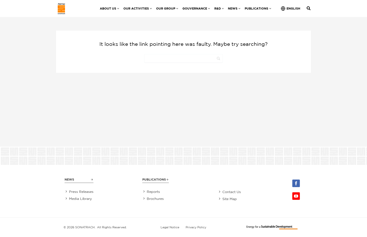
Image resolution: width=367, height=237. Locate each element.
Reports (153, 192)
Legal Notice (170, 227)
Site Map (229, 199)
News (69, 179)
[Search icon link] (309, 8)
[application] (117, 8)
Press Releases (81, 192)
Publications (154, 179)
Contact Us (231, 192)
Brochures (155, 199)
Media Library (80, 199)
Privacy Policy (196, 227)
